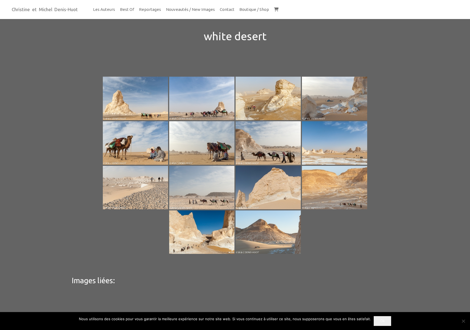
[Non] (463, 321)
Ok (382, 321)
